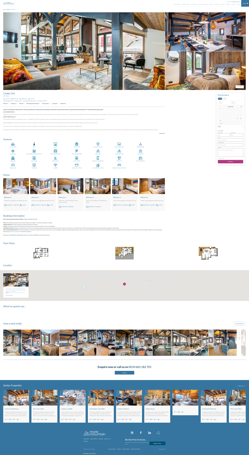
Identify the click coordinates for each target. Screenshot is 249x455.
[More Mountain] (8, 3)
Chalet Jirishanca (66, 409)
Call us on (233, 1)
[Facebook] (140, 432)
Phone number (221, 142)
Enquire (124, 372)
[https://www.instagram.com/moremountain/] (132, 432)
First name (220, 132)
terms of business (16, 231)
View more (240, 385)
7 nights (220, 98)
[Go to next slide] (239, 335)
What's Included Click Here (30, 219)
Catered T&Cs (125, 449)
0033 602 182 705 (140, 367)
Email (219, 137)
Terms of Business (34, 235)
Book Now (230, 161)
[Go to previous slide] (239, 332)
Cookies (119, 449)
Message (219, 147)
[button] (5, 103)
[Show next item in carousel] (27, 186)
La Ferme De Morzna (153, 409)
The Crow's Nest (179, 409)
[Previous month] (220, 107)
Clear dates (221, 123)
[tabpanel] (16, 406)
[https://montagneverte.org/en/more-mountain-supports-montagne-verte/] (158, 432)
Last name (233, 132)
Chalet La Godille (10, 409)
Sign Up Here (157, 443)
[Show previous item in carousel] (4, 186)
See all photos (239, 86)
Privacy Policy (112, 449)
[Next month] (241, 107)
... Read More (162, 133)
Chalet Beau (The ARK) (40, 409)
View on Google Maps (9, 295)
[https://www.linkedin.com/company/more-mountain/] (149, 432)
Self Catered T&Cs (135, 449)
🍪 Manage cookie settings (89, 453)
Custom (224, 98)
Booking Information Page (16, 235)
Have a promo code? (221, 158)
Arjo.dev (163, 449)
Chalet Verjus (93, 409)
